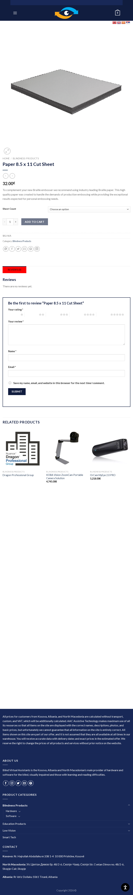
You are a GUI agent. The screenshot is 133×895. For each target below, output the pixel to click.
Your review (16, 321)
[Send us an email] (24, 783)
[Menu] (15, 13)
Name (12, 351)
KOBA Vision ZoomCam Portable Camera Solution (64, 476)
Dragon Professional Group (18, 475)
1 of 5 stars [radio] (13, 314)
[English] (119, 22)
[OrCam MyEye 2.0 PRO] (110, 448)
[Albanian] (114, 22)
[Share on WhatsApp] (6, 249)
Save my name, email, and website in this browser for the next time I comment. (59, 383)
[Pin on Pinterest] (31, 249)
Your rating (15, 309)
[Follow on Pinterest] (31, 783)
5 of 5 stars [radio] (103, 314)
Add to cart (34, 221)
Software (11, 816)
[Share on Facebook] (12, 249)
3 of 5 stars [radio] (53, 314)
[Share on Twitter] (18, 249)
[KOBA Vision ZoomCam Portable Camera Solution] (66, 448)
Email (12, 367)
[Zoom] (7, 151)
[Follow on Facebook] (6, 783)
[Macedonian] (123, 22)
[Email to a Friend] (24, 249)
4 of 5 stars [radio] (77, 314)
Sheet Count (9, 209)
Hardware (11, 811)
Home (6, 158)
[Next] (130, 568)
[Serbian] (128, 22)
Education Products (14, 823)
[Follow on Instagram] (12, 783)
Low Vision (9, 830)
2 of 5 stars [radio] (32, 314)
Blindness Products (26, 158)
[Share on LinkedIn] (37, 249)
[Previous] (2, 568)
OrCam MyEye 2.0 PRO (103, 475)
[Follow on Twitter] (18, 783)
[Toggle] (129, 805)
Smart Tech (9, 837)
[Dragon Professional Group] (23, 448)
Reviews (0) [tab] (14, 269)
